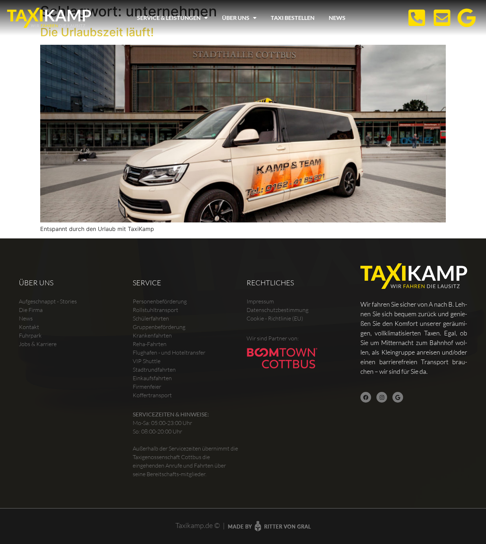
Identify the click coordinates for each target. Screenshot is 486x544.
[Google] (397, 397)
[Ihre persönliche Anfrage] (439, 18)
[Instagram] (381, 397)
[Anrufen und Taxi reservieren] (414, 18)
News (337, 17)
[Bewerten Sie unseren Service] (464, 18)
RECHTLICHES (270, 282)
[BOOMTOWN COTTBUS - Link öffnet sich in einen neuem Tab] (282, 358)
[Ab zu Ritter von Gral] (269, 526)
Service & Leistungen (169, 17)
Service (147, 282)
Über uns (235, 17)
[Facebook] (365, 397)
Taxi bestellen (293, 17)
